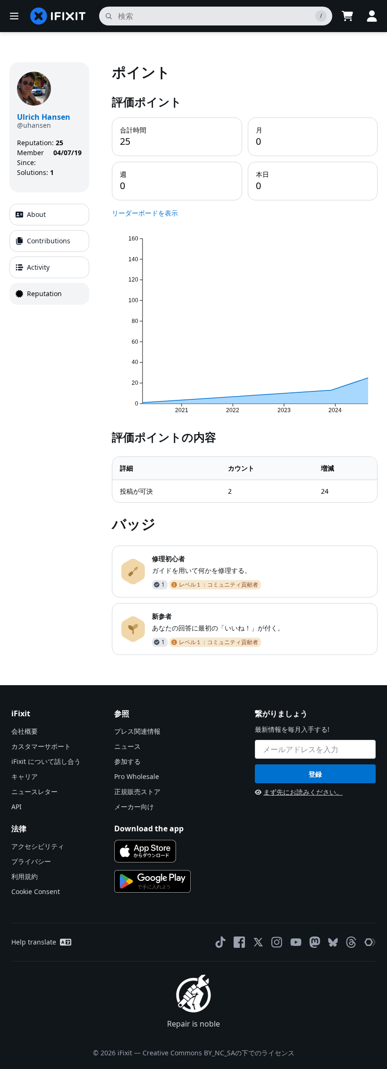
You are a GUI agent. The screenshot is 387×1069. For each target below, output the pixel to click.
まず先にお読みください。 (303, 791)
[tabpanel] (245, 358)
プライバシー (31, 861)
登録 (315, 774)
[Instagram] (277, 942)
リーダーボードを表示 (145, 212)
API (16, 806)
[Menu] (14, 16)
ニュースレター (34, 791)
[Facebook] (239, 942)
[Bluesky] (333, 942)
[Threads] (351, 942)
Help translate (33, 941)
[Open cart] (347, 16)
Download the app (149, 828)
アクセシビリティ (37, 846)
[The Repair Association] (370, 942)
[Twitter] (258, 942)
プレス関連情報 (137, 731)
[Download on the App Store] (145, 851)
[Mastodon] (314, 942)
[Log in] (371, 16)
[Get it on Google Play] (152, 881)
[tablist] (49, 254)
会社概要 (24, 731)
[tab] (49, 214)
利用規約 (24, 876)
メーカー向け (134, 806)
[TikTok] (220, 942)
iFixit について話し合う (46, 761)
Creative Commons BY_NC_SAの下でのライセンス (218, 1052)
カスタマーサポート (41, 746)
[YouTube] (296, 942)
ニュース (127, 746)
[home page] (58, 16)
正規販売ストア (137, 791)
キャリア (24, 776)
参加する (127, 761)
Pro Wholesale (136, 776)
